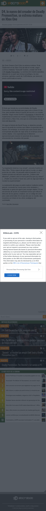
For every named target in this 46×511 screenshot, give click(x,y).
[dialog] (23, 255)
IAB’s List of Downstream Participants (25, 263)
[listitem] (23, 269)
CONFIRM (12, 275)
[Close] (42, 233)
